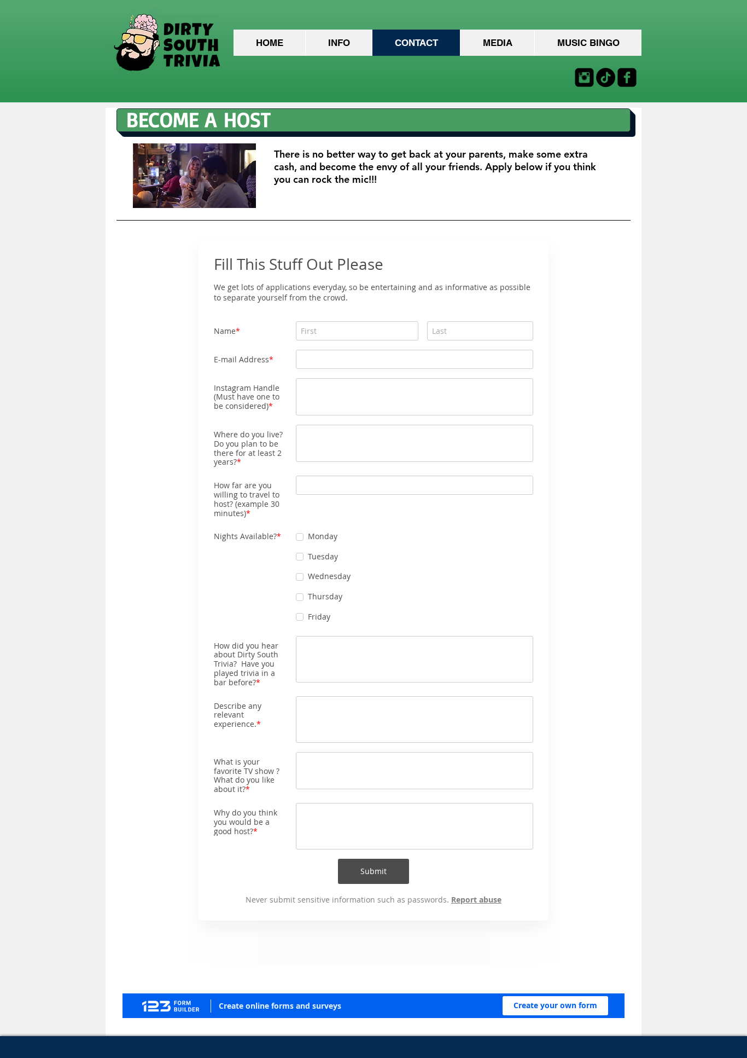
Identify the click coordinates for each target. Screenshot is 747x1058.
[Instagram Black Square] (584, 77)
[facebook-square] (627, 77)
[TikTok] (605, 77)
